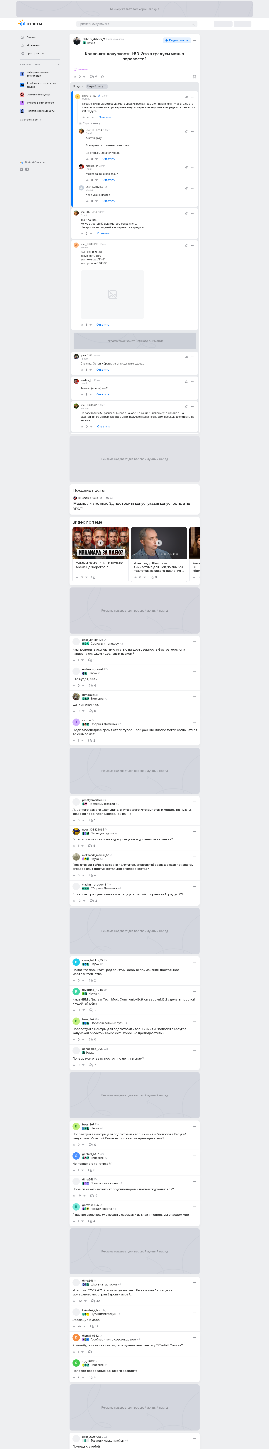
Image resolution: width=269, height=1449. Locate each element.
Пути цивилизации (103, 1314)
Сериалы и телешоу (105, 643)
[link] (100, 554)
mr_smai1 (83, 497)
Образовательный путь (107, 1023)
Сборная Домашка (104, 724)
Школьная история (104, 1284)
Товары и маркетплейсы (107, 1440)
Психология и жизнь (104, 1183)
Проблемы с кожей (102, 804)
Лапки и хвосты (101, 1209)
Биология (97, 698)
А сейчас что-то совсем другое (113, 1339)
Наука (91, 43)
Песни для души (102, 833)
